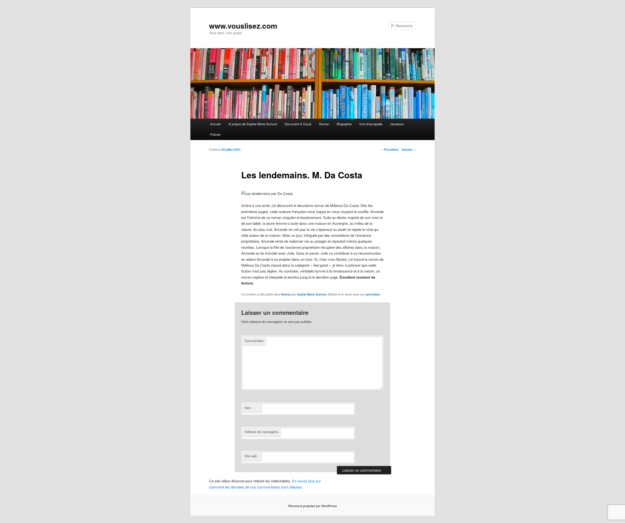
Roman (324, 124)
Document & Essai (298, 124)
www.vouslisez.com (243, 25)
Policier (215, 134)
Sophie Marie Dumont (312, 294)
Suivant (409, 149)
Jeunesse (397, 124)
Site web (251, 456)
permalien (373, 294)
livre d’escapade (370, 124)
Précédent (389, 149)
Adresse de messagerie (261, 431)
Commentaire (254, 340)
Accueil (215, 124)
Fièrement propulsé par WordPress (312, 506)
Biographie (344, 124)
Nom (248, 407)
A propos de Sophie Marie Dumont (253, 124)
